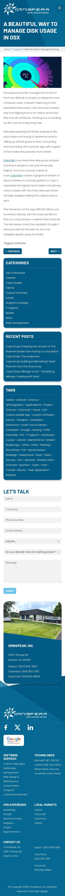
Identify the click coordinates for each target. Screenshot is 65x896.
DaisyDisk (9, 160)
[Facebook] (5, 727)
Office (25, 445)
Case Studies (14, 283)
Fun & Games (38, 425)
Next (54, 251)
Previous (14, 251)
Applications (33, 405)
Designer (22, 420)
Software (11, 465)
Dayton (10, 420)
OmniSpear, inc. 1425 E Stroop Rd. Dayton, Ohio (12, 851)
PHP (24, 450)
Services (30, 460)
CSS (44, 410)
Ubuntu (21, 470)
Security (11, 460)
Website (11, 475)
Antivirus (33, 400)
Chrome (11, 410)
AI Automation (11, 785)
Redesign (11, 455)
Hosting (36, 430)
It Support (8, 790)
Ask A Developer (15, 273)
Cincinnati (24, 410)
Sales (47, 455)
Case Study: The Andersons (22, 356)
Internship (12, 435)
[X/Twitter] (17, 727)
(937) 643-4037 (27, 666)
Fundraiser (12, 430)
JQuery (10, 440)
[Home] (26, 9)
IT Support (16, 49)
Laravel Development (15, 794)
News (9, 318)
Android (21, 400)
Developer (36, 420)
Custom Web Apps (14, 763)
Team (35, 465)
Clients (10, 288)
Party (35, 445)
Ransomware (36, 450)
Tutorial (10, 470)
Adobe (10, 400)
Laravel (21, 440)
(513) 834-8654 (31, 676)
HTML (47, 430)
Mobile (10, 313)
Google (25, 430)
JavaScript (47, 435)
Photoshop (13, 450)
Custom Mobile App (18, 415)
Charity (47, 405)
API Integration (15, 405)
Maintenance (36, 440)
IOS (22, 435)
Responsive (26, 455)
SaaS (39, 455)
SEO (20, 460)
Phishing (45, 445)
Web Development (17, 323)
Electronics (12, 425)
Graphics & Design (17, 303)
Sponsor (24, 465)
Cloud (36, 410)
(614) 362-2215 (30, 671)
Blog (7, 49)
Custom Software (16, 293)
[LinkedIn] (30, 727)
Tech (44, 465)
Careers (10, 278)
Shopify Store (45, 460)
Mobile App (13, 445)
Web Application (38, 470)
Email (24, 425)
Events (10, 298)
